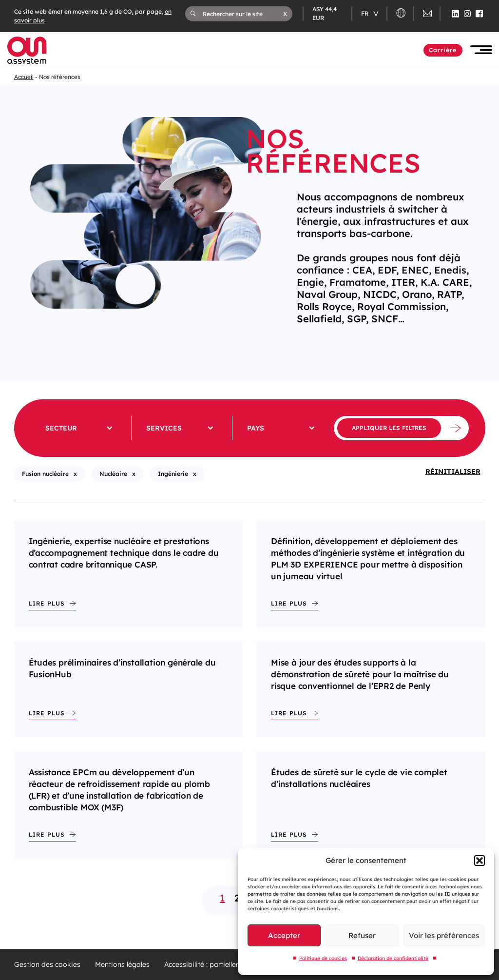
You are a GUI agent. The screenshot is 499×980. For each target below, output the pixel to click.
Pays (255, 428)
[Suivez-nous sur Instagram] (467, 14)
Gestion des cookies (47, 964)
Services (164, 428)
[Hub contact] (427, 15)
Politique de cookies (323, 958)
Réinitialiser (452, 471)
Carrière (443, 50)
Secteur (61, 428)
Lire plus (47, 603)
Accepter (284, 935)
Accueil (24, 76)
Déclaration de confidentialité (393, 958)
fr (365, 13)
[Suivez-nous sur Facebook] (479, 14)
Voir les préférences (444, 935)
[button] (479, 860)
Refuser (362, 935)
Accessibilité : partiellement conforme (225, 964)
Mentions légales (122, 964)
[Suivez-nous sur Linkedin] (455, 14)
